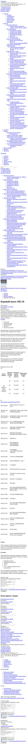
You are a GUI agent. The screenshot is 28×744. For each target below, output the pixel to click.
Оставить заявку (5, 11)
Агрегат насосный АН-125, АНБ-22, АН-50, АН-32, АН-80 (18, 27)
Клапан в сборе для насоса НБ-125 (16, 214)
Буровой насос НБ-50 (15, 32)
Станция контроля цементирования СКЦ (15, 238)
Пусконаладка (13, 134)
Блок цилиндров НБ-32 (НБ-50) (18, 72)
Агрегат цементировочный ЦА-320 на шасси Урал (17, 109)
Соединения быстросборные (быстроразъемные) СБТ (17, 84)
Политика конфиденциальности (9, 698)
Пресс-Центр (10, 20)
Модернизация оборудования (14, 141)
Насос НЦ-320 (14, 37)
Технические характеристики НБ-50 (10, 402)
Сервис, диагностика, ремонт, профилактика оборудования (15, 136)
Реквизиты (10, 22)
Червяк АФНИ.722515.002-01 (18, 60)
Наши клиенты (11, 19)
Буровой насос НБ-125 (16, 34)
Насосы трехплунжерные (13, 39)
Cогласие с (14, 589)
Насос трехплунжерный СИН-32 (18, 43)
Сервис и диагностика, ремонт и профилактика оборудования (18, 138)
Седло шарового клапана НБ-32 (18, 64)
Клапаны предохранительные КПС (16, 224)
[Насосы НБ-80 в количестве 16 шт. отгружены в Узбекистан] (4, 285)
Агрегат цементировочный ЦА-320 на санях (17, 118)
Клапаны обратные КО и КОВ (18, 86)
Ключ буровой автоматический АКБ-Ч (17, 234)
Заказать (3, 319)
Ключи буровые (8, 680)
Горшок (12, 58)
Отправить (3, 591)
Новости (6, 149)
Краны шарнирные (15, 75)
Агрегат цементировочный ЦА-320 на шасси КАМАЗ (17, 112)
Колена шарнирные (15, 76)
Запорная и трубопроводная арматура (17, 73)
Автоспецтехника (11, 104)
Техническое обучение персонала (15, 143)
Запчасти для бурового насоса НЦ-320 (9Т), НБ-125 (18, 56)
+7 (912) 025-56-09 (5, 8)
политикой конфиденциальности (17, 589)
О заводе (6, 13)
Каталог (6, 23)
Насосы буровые (11, 29)
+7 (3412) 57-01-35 (5, 7)
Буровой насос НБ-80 (15, 33)
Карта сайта (21, 698)
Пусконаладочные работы (14, 132)
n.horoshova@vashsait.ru (7, 726)
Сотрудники (10, 18)
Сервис (6, 131)
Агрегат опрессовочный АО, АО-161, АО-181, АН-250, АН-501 (17, 49)
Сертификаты (10, 16)
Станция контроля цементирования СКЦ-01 (16, 102)
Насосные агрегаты (12, 25)
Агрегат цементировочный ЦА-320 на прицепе (17, 120)
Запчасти (6, 129)
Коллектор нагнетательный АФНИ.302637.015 (17, 66)
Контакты (6, 150)
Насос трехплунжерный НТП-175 (16, 191)
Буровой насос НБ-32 (15, 30)
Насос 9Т (12, 36)
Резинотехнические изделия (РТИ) (16, 94)
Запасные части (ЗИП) (13, 51)
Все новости (4, 291)
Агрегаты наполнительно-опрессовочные (14, 45)
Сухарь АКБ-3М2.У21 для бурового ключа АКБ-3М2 (17, 62)
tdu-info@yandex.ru (6, 9)
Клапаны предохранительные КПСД (16, 223)
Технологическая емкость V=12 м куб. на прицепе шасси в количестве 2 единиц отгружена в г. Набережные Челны (14, 277)
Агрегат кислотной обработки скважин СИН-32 (18, 106)
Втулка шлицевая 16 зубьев (17, 71)
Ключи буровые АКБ (12, 87)
